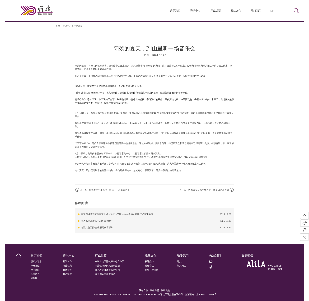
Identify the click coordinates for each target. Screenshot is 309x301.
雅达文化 (236, 10)
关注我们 (215, 255)
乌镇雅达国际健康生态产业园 (109, 261)
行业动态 (67, 265)
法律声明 (154, 290)
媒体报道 (67, 270)
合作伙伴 (35, 274)
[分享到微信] (304, 230)
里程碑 (34, 278)
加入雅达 (181, 265)
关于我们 (175, 10)
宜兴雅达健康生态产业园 (107, 270)
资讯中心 (195, 10)
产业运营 (216, 10)
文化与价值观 (151, 270)
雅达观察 (67, 274)
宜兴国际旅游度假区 (105, 274)
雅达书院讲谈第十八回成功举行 (96, 221)
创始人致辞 (36, 261)
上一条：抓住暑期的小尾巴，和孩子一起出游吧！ (105, 190)
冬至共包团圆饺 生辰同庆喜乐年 (97, 227)
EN (272, 10)
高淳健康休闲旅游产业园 (107, 265)
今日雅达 (35, 265)
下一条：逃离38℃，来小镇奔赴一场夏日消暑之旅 (204, 190)
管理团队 (35, 270)
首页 (58, 26)
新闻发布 (67, 261)
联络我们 (256, 10)
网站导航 (143, 290)
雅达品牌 (149, 261)
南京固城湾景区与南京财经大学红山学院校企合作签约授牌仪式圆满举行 (117, 214)
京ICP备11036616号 (206, 294)
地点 (179, 261)
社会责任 (149, 265)
